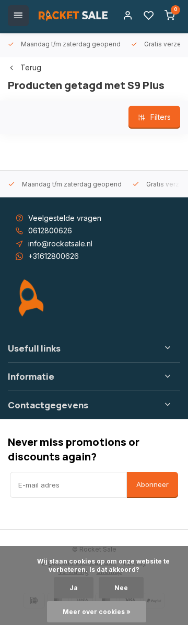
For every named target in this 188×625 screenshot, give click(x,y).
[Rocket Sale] (73, 15)
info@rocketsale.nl (60, 243)
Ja (73, 588)
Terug (30, 67)
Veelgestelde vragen (64, 218)
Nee (121, 588)
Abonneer (152, 484)
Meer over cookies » (97, 612)
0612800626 (50, 230)
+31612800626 (53, 256)
